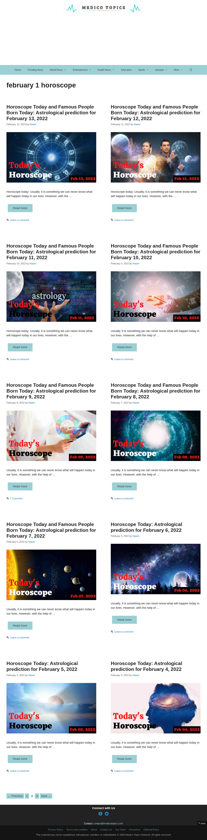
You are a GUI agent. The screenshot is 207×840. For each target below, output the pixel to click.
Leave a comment (19, 220)
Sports (141, 69)
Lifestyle (159, 69)
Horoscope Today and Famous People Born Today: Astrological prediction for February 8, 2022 (155, 390)
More (176, 69)
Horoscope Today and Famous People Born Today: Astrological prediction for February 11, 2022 (51, 251)
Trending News (35, 69)
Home (18, 69)
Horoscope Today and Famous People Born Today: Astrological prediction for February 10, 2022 (155, 251)
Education (126, 69)
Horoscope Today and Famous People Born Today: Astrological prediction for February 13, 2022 (51, 112)
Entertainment (80, 69)
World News (56, 69)
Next (46, 796)
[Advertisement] (103, 39)
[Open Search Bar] (191, 70)
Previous (15, 796)
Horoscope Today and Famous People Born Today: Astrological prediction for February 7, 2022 (51, 530)
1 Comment (16, 498)
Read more (20, 208)
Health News (104, 69)
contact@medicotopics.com (108, 823)
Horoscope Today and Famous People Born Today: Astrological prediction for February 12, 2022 (155, 112)
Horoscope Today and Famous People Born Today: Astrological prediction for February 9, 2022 (51, 390)
